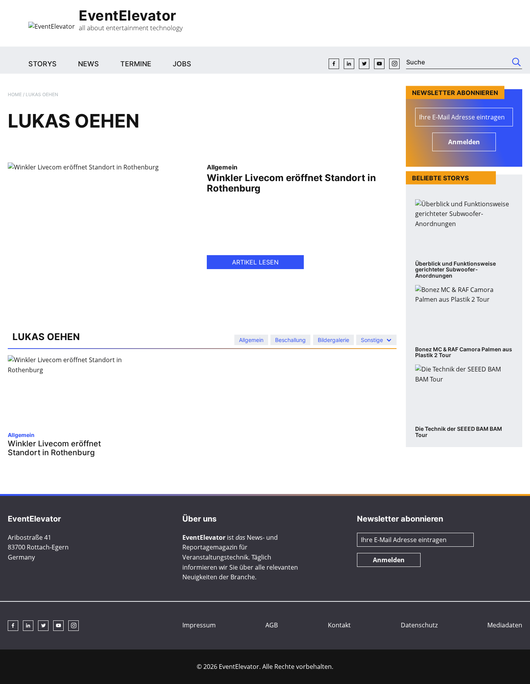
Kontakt (339, 625)
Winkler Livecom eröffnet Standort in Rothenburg (291, 183)
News (88, 64)
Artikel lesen (255, 262)
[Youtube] (379, 64)
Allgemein (222, 167)
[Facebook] (334, 64)
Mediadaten (504, 625)
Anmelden (464, 142)
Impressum (199, 625)
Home (15, 94)
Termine (135, 64)
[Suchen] (516, 62)
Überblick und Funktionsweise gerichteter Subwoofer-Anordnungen (455, 269)
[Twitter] (364, 64)
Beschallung (290, 340)
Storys (42, 64)
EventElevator (128, 15)
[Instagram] (394, 64)
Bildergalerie (333, 340)
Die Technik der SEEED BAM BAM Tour (458, 431)
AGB (271, 625)
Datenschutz (419, 625)
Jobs (182, 64)
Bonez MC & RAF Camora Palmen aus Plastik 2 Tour (463, 352)
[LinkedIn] (349, 64)
